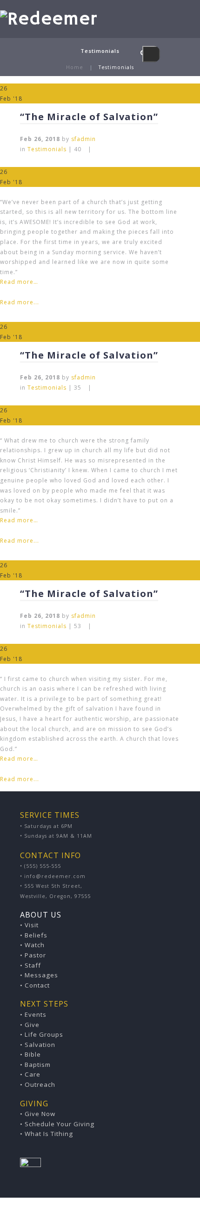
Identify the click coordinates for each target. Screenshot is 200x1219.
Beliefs (36, 935)
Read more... (19, 302)
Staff (33, 965)
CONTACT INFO (50, 855)
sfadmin (83, 139)
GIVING (34, 1103)
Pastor (35, 955)
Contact (37, 985)
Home (74, 67)
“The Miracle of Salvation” (89, 116)
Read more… (19, 282)
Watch (35, 945)
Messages (41, 975)
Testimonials (47, 149)
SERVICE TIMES (50, 815)
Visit (32, 925)
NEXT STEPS (44, 1004)
